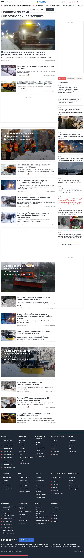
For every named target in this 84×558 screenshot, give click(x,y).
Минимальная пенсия (42, 520)
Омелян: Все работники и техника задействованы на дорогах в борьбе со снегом (34, 316)
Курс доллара (40, 453)
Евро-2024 (56, 451)
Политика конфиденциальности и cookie (19, 544)
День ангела (23, 520)
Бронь (71, 480)
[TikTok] (77, 2)
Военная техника (58, 493)
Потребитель (40, 480)
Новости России (24, 483)
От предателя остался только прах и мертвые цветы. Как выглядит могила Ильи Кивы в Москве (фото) (70, 212)
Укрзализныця (40, 456)
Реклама (4, 546)
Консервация (57, 510)
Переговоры (56, 484)
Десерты (55, 515)
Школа (21, 454)
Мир (19, 473)
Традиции (22, 514)
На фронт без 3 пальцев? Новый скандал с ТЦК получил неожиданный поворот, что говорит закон (70, 111)
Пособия (22, 460)
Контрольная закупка (41, 5)
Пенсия (38, 503)
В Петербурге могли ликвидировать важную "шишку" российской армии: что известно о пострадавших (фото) (70, 236)
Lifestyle (38, 473)
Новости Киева (7, 440)
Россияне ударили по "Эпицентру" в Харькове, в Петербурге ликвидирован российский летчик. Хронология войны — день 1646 (70, 201)
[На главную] (42, 2)
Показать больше (67, 244)
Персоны (5, 503)
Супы (54, 513)
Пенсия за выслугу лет (41, 524)
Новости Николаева (9, 467)
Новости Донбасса (8, 462)
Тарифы (38, 450)
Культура (38, 489)
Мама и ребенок (7, 477)
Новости (4, 436)
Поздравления (40, 497)
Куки (41, 9)
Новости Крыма (7, 464)
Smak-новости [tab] (71, 78)
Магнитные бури (41, 494)
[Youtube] (70, 2)
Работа (21, 443)
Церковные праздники (22, 507)
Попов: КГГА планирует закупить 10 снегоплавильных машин (33, 399)
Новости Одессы (8, 448)
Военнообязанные (75, 486)
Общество (22, 436)
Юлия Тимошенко (8, 527)
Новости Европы (24, 477)
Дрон (70, 448)
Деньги (38, 442)
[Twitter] (72, 2)
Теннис (55, 446)
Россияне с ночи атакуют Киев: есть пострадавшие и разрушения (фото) (70, 159)
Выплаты (22, 446)
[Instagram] (75, 2)
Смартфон (72, 451)
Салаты (55, 518)
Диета (4, 483)
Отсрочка (72, 483)
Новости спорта (57, 436)
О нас (3, 544)
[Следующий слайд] (82, 5)
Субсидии (22, 448)
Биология (72, 446)
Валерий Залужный (9, 518)
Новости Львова (8, 451)
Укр (82, 2)
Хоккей (55, 448)
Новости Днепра (8, 446)
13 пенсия (39, 507)
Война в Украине (58, 473)
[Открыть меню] (2, 2)
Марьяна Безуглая (8, 530)
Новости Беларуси (25, 491)
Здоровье (5, 473)
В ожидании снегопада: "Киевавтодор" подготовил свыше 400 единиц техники (34, 83)
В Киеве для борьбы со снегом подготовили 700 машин (17, 353)
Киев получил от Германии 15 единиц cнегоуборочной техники (34, 332)
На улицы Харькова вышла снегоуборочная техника (29, 383)
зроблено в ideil (78, 551)
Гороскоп (38, 477)
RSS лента (76, 546)
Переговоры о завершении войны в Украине (17, 5)
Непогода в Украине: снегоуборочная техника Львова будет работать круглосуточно (33, 215)
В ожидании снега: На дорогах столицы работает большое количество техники (23, 53)
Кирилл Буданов (7, 521)
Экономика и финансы (40, 437)
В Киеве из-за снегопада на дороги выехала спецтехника (19, 268)
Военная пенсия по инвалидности (42, 516)
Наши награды (13, 546)
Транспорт (39, 445)
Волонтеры (56, 490)
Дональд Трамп (7, 510)
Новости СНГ (23, 486)
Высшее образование (26, 457)
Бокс (54, 443)
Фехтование (56, 454)
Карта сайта (44, 546)
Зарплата (22, 440)
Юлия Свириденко (8, 533)
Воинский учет (73, 489)
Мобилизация (73, 473)
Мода (37, 483)
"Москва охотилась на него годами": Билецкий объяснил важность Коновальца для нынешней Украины (68, 90)
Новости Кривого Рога (8, 458)
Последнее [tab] (62, 78)
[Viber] (64, 2)
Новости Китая (23, 489)
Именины (22, 523)
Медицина (22, 451)
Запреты (21, 517)
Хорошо (50, 9)
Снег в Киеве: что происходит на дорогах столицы (35, 67)
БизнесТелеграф (68, 5)
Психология (6, 486)
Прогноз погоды (24, 463)
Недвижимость (40, 448)
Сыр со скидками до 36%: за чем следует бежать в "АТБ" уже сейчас (69, 181)
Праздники (22, 503)
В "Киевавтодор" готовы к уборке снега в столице (18, 134)
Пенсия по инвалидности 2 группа (41, 511)
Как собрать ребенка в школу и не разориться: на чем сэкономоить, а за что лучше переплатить (70, 190)
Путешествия (40, 486)
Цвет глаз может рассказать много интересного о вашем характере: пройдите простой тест (69, 100)
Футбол (55, 440)
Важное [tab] (79, 78)
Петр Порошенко (8, 524)
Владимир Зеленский (9, 507)
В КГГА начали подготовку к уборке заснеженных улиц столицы (32, 182)
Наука (70, 436)
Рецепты (54, 503)
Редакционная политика (42, 544)
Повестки (72, 477)
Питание (5, 480)
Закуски (55, 521)
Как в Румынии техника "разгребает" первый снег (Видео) (33, 166)
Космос (71, 443)
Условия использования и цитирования (64, 544)
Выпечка (55, 507)
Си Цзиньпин (6, 513)
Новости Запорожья (9, 454)
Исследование (7, 489)
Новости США (23, 480)
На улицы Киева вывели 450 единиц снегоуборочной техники (33, 198)
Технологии (72, 440)
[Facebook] (62, 2)
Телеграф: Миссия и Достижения (61, 546)
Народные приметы (25, 511)
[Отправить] (20, 2)
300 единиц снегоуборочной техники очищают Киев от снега (33, 415)
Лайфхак (38, 491)
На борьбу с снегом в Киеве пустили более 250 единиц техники (33, 298)
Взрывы (55, 481)
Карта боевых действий (57, 478)
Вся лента (61, 82)
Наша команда (33, 546)
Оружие (55, 487)
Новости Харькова (8, 443)
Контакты (23, 546)
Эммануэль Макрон (8, 515)
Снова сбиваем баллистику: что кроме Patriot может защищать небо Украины (70, 136)
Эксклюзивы (56, 5)
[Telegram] (67, 2)
